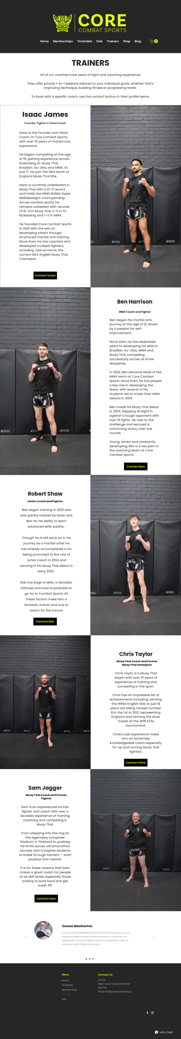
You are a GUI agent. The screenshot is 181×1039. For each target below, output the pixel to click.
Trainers (66, 994)
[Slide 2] (89, 958)
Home (65, 980)
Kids (64, 999)
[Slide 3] (92, 958)
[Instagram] (152, 1012)
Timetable (67, 985)
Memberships (69, 989)
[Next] (153, 937)
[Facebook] (147, 1012)
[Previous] (26, 937)
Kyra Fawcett (76, 926)
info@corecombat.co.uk (117, 991)
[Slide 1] (86, 958)
